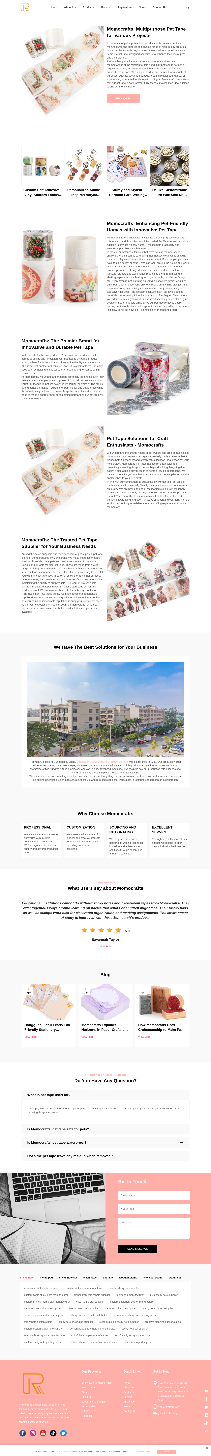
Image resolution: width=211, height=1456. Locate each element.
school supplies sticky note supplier (44, 1315)
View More (30, 1036)
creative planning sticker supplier (163, 1321)
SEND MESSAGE (137, 1248)
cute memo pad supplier (90, 1301)
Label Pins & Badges (94, 1401)
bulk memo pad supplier (138, 1342)
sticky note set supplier (135, 1328)
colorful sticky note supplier (124, 1288)
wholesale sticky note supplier (41, 1288)
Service (105, 7)
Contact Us (159, 7)
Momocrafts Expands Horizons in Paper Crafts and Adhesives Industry (105, 1027)
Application (125, 7)
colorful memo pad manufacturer (90, 1335)
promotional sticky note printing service (136, 1315)
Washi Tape (88, 1387)
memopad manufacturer (130, 1295)
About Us (70, 7)
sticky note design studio (38, 1321)
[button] (101, 946)
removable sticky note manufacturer (44, 1335)
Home (53, 7)
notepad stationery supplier (83, 1308)
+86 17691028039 (168, 1406)
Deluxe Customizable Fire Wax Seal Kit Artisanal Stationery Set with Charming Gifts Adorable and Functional (169, 192)
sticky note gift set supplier (158, 1308)
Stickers (86, 1396)
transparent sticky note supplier (92, 1295)
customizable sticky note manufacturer (46, 1295)
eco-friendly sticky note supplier (133, 1335)
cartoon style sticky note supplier (42, 1308)
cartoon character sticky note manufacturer (94, 1342)
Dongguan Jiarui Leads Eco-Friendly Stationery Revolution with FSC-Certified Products (47, 1027)
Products (88, 7)
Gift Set (86, 1411)
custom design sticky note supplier (43, 1328)
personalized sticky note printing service (92, 1328)
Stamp (85, 1392)
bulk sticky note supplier (164, 1295)
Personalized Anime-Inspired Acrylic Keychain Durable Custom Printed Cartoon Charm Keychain (84, 192)
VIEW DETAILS (41, 166)
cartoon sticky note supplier (120, 1308)
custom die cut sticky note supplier (119, 1321)
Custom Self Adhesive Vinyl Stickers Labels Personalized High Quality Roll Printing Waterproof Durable (41, 192)
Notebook (87, 1415)
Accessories (88, 1406)
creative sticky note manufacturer (83, 1288)
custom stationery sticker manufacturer (132, 1301)
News (142, 7)
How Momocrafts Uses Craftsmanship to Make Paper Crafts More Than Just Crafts (162, 1027)
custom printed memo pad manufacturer (47, 1301)
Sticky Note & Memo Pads (97, 1382)
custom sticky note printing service (43, 1342)
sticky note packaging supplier (76, 1321)
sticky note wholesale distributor (89, 1315)
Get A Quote (123, 98)
